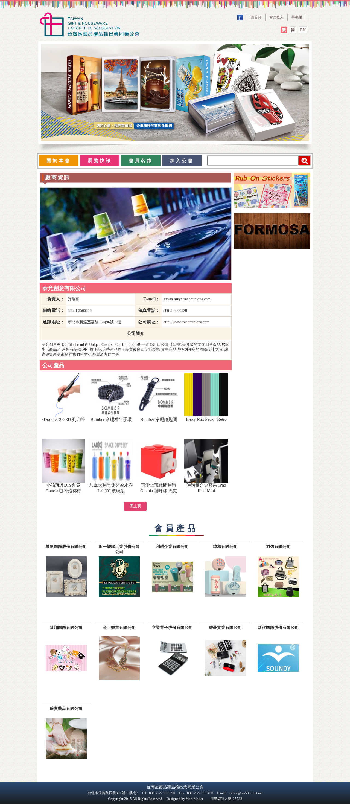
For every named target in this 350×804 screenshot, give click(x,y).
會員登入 (276, 17)
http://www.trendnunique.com (186, 322)
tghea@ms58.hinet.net (246, 793)
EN (303, 30)
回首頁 (256, 17)
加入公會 (182, 160)
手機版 (296, 17)
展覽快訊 (100, 160)
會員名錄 (141, 160)
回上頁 (135, 506)
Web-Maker (194, 799)
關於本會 (59, 160)
